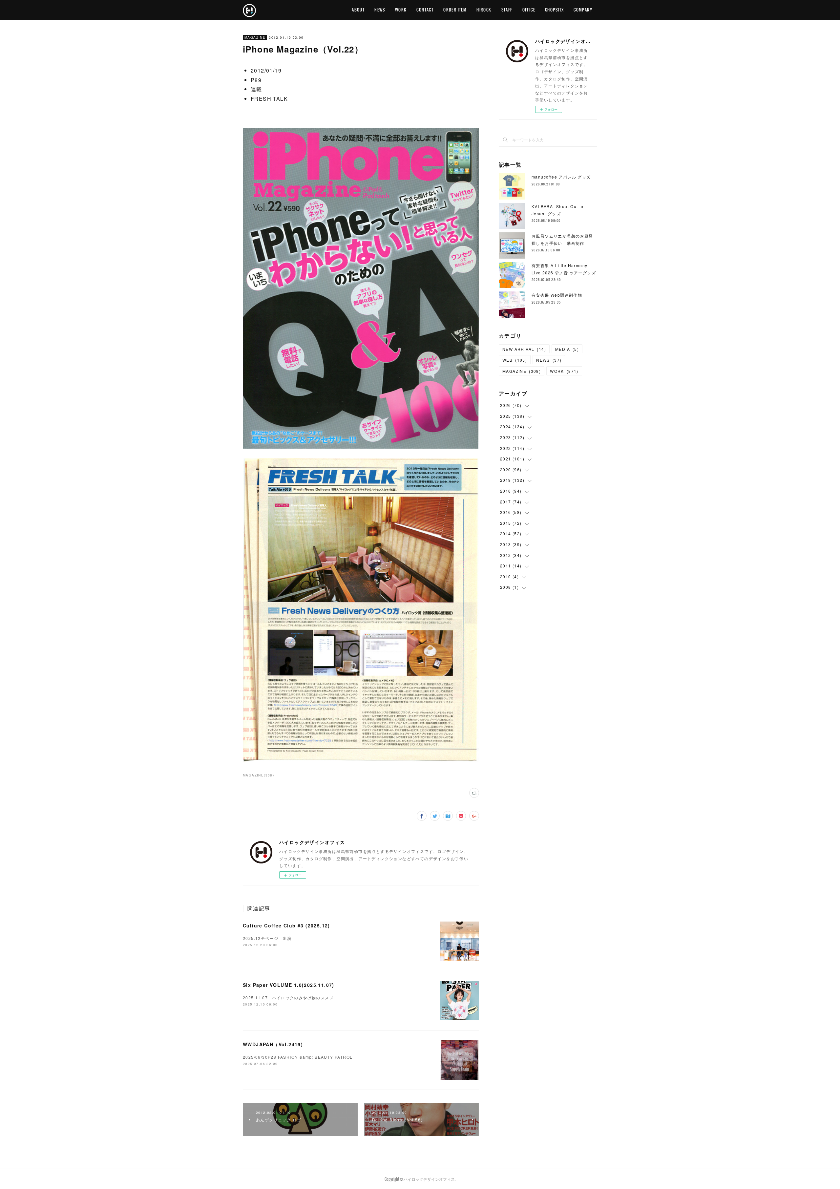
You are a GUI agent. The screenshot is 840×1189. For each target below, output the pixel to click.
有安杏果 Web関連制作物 (557, 295)
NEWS (379, 9)
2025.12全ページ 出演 (269, 938)
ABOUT (358, 9)
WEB (514, 360)
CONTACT (424, 9)
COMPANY (583, 9)
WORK (401, 9)
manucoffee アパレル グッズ (561, 177)
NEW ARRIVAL (524, 349)
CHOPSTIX (554, 9)
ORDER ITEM (455, 9)
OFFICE (528, 9)
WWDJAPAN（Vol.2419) (273, 1044)
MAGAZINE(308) (258, 775)
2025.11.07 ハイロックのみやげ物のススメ (288, 997)
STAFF (507, 9)
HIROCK (483, 9)
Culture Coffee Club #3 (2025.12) (286, 925)
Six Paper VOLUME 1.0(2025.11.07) (288, 985)
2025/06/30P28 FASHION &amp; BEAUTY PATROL (297, 1057)
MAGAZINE (254, 37)
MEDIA (567, 349)
